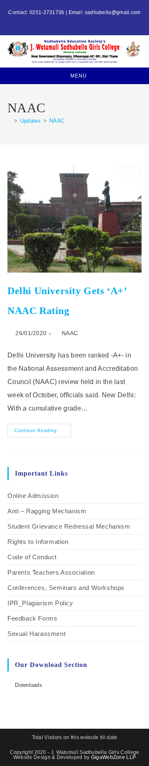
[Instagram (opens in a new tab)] (74, 21)
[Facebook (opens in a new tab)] (69, 21)
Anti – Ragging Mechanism (46, 511)
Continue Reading (42, 428)
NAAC (57, 121)
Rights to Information (38, 541)
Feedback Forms (32, 618)
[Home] (9, 121)
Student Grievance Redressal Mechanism (68, 526)
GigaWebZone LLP (113, 757)
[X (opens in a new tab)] (65, 21)
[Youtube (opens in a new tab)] (84, 21)
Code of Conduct (32, 557)
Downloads (28, 685)
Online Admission (33, 495)
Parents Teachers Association (51, 572)
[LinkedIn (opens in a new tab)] (79, 21)
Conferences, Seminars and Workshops (66, 587)
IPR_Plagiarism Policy (40, 603)
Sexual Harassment (36, 633)
